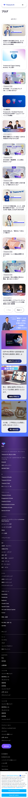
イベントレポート (7, 134)
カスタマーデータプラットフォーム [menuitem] (13, 520)
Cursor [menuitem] (3, 612)
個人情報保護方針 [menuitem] (5, 753)
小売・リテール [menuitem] (5, 561)
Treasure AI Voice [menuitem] (6, 480)
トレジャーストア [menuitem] (6, 689)
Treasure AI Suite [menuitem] (6, 495)
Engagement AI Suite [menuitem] (7, 498)
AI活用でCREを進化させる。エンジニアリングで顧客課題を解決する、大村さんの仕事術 (13, 42)
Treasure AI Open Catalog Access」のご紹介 (11, 66)
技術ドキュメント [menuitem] (6, 649)
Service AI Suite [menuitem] (6, 510)
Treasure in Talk (8, 86)
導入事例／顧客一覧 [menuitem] (6, 622)
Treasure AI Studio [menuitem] (7, 477)
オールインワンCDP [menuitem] (7, 524)
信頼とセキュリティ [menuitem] (6, 465)
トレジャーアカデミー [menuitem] (7, 646)
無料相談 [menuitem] (4, 661)
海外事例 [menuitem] (4, 625)
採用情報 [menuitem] (4, 686)
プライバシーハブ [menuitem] (6, 695)
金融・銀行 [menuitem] (4, 555)
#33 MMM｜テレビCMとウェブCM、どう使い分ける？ (12, 89)
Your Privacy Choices (12, 775)
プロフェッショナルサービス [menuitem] (9, 728)
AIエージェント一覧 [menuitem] (6, 486)
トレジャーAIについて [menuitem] (7, 673)
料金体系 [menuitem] (4, 462)
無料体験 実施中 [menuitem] (5, 468)
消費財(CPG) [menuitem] (5, 549)
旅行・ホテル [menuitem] (5, 567)
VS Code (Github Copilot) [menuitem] (8, 609)
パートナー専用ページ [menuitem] (7, 734)
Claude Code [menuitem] (5, 603)
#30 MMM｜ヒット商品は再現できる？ (13, 255)
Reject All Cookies (14, 795)
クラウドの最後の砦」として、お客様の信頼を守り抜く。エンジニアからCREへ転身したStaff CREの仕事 (14, 208)
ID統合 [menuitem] (3, 530)
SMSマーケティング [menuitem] (7, 582)
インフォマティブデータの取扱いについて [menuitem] (9, 760)
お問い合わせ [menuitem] (5, 692)
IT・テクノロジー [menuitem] (6, 564)
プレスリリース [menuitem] (5, 679)
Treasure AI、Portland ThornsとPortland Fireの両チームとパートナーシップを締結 (13, 113)
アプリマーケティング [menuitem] (7, 585)
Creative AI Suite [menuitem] (6, 501)
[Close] (26, 773)
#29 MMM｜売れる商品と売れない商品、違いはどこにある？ (13, 278)
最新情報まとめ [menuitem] (5, 676)
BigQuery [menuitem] (4, 600)
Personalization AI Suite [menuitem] (8, 504)
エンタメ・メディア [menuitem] (6, 552)
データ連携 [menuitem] (4, 533)
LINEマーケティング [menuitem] (7, 579)
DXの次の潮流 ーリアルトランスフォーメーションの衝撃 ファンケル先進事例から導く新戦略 (14, 302)
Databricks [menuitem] (4, 597)
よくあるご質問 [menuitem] (4, 763)
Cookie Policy (19, 787)
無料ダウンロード (14, 361)
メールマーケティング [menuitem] (7, 576)
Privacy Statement (8, 787)
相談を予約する (14, 396)
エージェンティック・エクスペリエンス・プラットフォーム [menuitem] (14, 458)
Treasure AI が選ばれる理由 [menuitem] (9, 454)
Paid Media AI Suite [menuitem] (7, 507)
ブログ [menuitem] (3, 643)
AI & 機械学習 (7, 109)
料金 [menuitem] (3, 658)
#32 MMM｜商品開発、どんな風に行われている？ (13, 161)
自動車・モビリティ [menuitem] (6, 545)
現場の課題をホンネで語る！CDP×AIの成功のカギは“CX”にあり (14, 137)
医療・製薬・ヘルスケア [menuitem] (8, 558)
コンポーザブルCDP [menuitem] (7, 527)
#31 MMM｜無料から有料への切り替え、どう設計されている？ (14, 184)
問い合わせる (14, 429)
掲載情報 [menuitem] (4, 682)
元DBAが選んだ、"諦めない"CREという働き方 (13, 232)
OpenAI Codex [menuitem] (5, 606)
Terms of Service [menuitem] (5, 769)
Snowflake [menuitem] (4, 594)
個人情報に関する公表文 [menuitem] (6, 756)
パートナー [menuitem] (4, 731)
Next (18, 310)
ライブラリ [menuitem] (4, 640)
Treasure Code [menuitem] (6, 483)
